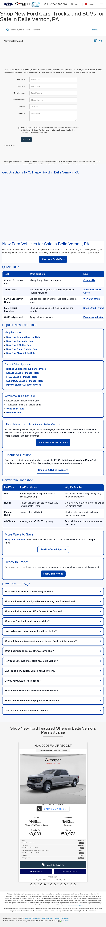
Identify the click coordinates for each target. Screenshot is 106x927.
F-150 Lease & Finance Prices (21, 377)
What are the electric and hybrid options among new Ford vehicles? (40, 601)
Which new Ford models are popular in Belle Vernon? (32, 700)
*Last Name (21, 86)
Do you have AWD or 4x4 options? (23, 681)
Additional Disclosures (45, 918)
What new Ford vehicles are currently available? (30, 591)
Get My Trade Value (53, 574)
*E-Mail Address (19, 93)
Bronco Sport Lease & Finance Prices (26, 369)
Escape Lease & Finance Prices (22, 373)
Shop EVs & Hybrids (94, 308)
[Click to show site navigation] (101, 4)
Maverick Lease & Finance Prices (23, 385)
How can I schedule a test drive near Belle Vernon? (31, 661)
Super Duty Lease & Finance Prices (24, 381)
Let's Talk (26, 139)
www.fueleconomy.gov (75, 905)
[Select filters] (95, 41)
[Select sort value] (100, 41)
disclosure (54, 877)
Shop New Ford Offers (53, 259)
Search (95, 30)
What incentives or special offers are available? (29, 651)
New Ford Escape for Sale (19, 341)
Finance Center (14, 412)
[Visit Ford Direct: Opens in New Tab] (64, 921)
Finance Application (93, 317)
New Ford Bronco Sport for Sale (23, 337)
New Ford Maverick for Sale (20, 353)
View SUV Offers (91, 299)
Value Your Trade (15, 409)
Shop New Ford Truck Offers (53, 442)
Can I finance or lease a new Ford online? (26, 710)
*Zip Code (21, 106)
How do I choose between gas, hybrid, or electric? (31, 631)
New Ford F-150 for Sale (18, 345)
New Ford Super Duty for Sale (21, 349)
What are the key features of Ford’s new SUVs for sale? (33, 611)
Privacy (34, 918)
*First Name (21, 79)
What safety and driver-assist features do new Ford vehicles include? (41, 641)
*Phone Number (19, 100)
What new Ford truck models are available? (27, 621)
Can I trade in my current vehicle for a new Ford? (30, 671)
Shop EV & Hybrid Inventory (53, 470)
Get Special (54, 864)
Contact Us (89, 280)
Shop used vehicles (15, 539)
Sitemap (28, 918)
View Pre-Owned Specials (53, 549)
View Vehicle (37, 871)
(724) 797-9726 (55, 808)
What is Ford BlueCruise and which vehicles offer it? (32, 690)
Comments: (21, 113)
